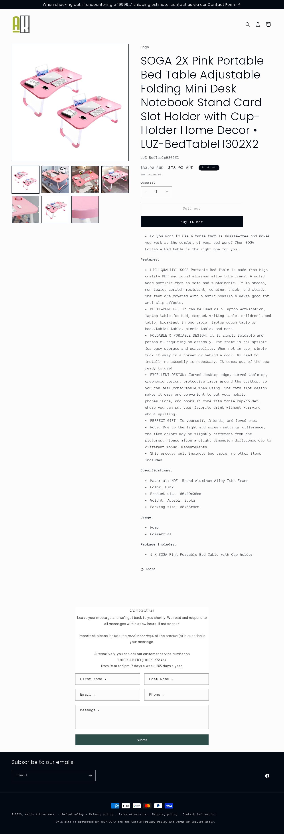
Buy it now (192, 222)
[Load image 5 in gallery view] (25, 209)
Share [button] (151, 569)
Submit (142, 740)
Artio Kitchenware (40, 814)
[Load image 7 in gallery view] (85, 209)
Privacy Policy (156, 821)
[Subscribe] (90, 775)
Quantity (148, 182)
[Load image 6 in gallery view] (55, 209)
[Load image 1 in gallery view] (25, 179)
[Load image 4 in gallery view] (115, 179)
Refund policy (73, 814)
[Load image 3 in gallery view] (85, 179)
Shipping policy (165, 814)
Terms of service (132, 814)
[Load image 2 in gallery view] (55, 179)
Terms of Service (190, 821)
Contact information (199, 814)
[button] (248, 24)
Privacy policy (101, 814)
